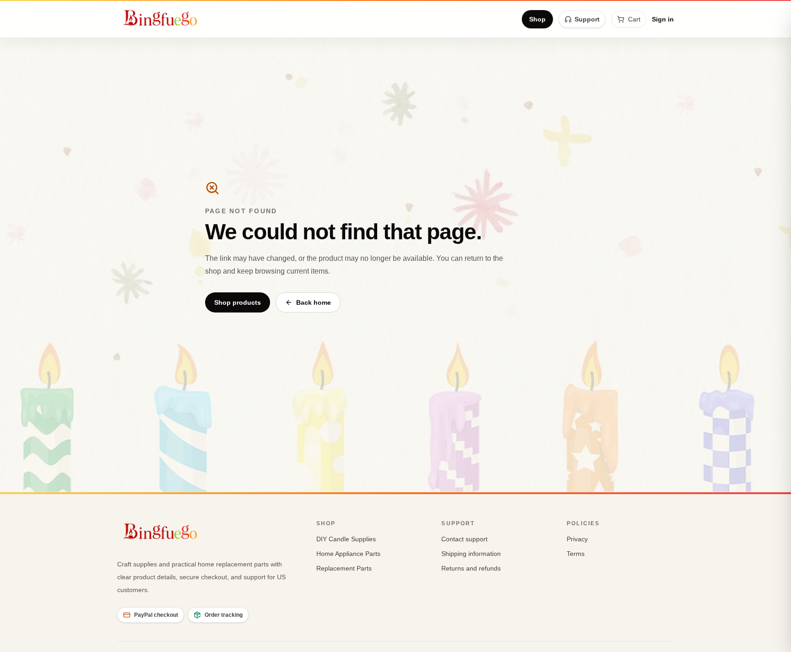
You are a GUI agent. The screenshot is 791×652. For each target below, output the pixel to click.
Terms (576, 553)
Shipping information (471, 553)
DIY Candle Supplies (346, 539)
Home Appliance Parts (348, 553)
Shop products (237, 302)
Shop (537, 19)
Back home (313, 302)
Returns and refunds (471, 568)
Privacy (577, 539)
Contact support (464, 539)
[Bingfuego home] (160, 19)
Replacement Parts (344, 568)
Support (587, 19)
